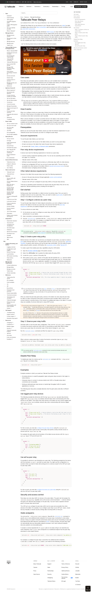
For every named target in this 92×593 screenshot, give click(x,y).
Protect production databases (11, 204)
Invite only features (11, 337)
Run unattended (10, 157)
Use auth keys (10, 145)
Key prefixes (10, 288)
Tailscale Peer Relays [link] (35, 17)
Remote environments (12, 231)
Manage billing (10, 267)
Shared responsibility (12, 293)
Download (76, 1)
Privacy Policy (64, 567)
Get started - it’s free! (80, 6)
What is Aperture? (11, 90)
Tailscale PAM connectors (10, 59)
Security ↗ (9, 328)
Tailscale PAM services (12, 62)
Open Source (36, 574)
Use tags (9, 140)
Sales (48, 567)
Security (49, 574)
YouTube (77, 581)
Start (7, 13)
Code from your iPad (12, 199)
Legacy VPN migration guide (12, 25)
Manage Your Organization (9, 262)
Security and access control (80, 47)
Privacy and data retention (11, 112)
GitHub (77, 567)
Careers (35, 567)
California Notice (65, 570)
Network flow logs (11, 252)
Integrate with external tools (12, 115)
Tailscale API (63, 245)
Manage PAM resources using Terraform (10, 68)
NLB (48, 521)
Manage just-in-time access (11, 39)
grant (22, 241)
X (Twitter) (78, 584)
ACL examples (10, 280)
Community (46, 6)
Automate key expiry (12, 147)
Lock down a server (11, 201)
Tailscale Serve (10, 174)
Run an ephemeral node (11, 155)
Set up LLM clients (11, 98)
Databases (9, 229)
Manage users (10, 43)
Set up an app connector (10, 128)
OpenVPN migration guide (11, 22)
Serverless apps (11, 227)
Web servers (10, 237)
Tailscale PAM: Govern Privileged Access (11, 48)
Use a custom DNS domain (11, 64)
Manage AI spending (11, 106)
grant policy (60, 195)
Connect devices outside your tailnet (11, 96)
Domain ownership (11, 273)
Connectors (9, 102)
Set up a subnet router (12, 123)
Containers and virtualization (10, 225)
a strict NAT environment (28, 29)
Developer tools (11, 233)
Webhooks (9, 259)
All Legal (63, 581)
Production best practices (10, 290)
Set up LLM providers (12, 100)
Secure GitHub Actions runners (12, 182)
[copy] (69, 225)
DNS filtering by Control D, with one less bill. (24, 2)
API (7, 286)
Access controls (32, 250)
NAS (8, 239)
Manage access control (10, 36)
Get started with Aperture (10, 93)
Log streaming (10, 254)
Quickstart (9, 15)
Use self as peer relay (80, 45)
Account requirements (80, 19)
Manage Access (9, 33)
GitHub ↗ (9, 308)
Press (34, 570)
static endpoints (41, 232)
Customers (37, 6)
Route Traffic (9, 121)
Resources (8, 320)
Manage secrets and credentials (11, 83)
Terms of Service (65, 563)
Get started (76, 27)
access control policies (55, 177)
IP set (53, 288)
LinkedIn (77, 570)
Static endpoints (77, 49)
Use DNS (9, 130)
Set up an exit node (11, 125)
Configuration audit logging (11, 249)
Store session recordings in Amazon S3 (12, 73)
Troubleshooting (11, 119)
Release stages (10, 326)
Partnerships (55, 6)
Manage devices (11, 41)
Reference (9, 86)
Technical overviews (12, 295)
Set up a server (10, 138)
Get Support (8, 310)
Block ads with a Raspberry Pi (10, 185)
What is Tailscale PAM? (12, 50)
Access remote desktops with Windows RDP (10, 189)
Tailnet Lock (10, 45)
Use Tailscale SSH (11, 149)
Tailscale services (11, 162)
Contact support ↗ (11, 316)
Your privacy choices (64, 577)
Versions (9, 333)
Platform (21, 6)
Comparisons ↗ (10, 324)
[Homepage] (11, 562)
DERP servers (50, 32)
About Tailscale (37, 563)
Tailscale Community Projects (11, 331)
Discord (77, 563)
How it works (77, 16)
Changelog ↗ (10, 322)
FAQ (4, 241)
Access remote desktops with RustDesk (10, 193)
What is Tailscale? (11, 31)
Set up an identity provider (11, 28)
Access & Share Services (12, 159)
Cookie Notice (64, 574)
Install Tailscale (10, 17)
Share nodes (10, 165)
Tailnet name (10, 271)
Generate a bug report (12, 318)
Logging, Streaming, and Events (12, 244)
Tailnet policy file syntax (11, 278)
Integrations (9, 218)
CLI (7, 284)
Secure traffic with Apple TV (11, 179)
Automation (9, 213)
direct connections (41, 27)
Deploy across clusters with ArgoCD (12, 216)
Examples (76, 41)
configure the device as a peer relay (46, 489)
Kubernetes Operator (12, 220)
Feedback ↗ (10, 339)
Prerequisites (77, 17)
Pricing (63, 6)
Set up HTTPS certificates (10, 152)
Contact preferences (12, 265)
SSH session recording (12, 256)
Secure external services (10, 209)
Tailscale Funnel (10, 172)
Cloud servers (10, 222)
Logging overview (11, 247)
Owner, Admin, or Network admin (40, 146)
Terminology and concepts (11, 297)
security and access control (57, 166)
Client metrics (10, 257)
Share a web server (10, 169)
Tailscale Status (51, 581)
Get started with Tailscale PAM (10, 56)
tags (45, 288)
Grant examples (10, 282)
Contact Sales (83, 1)
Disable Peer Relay (78, 39)
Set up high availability (12, 134)
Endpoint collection (11, 164)
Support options (10, 314)
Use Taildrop (10, 167)
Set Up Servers (9, 136)
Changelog (50, 577)
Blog (67, 1)
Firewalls (9, 235)
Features (26, 17)
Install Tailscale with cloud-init (11, 143)
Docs (71, 1)
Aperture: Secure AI (10, 88)
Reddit (77, 577)
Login (71, 6)
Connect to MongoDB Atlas (12, 197)
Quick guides (10, 19)
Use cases (9, 335)
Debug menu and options (11, 302)
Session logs (10, 77)
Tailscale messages (11, 300)
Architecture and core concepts (12, 53)
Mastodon (77, 574)
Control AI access (11, 104)
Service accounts (11, 75)
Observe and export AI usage (12, 108)
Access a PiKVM (10, 206)
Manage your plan (11, 269)
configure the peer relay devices (45, 428)
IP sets (37, 310)
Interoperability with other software (11, 306)
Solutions (28, 6)
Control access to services (11, 80)
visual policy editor (51, 245)
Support (49, 563)
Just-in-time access (11, 211)
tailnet (63, 25)
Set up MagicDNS (11, 132)
